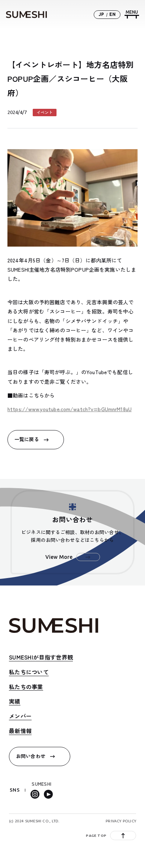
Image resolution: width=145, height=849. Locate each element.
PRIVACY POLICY (121, 821)
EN (112, 14)
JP (101, 14)
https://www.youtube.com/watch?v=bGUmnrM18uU (69, 409)
